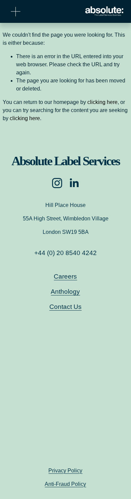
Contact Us (65, 306)
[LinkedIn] (74, 183)
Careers (65, 276)
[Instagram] (57, 183)
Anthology (65, 291)
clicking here (102, 102)
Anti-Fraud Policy (65, 484)
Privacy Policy (65, 470)
